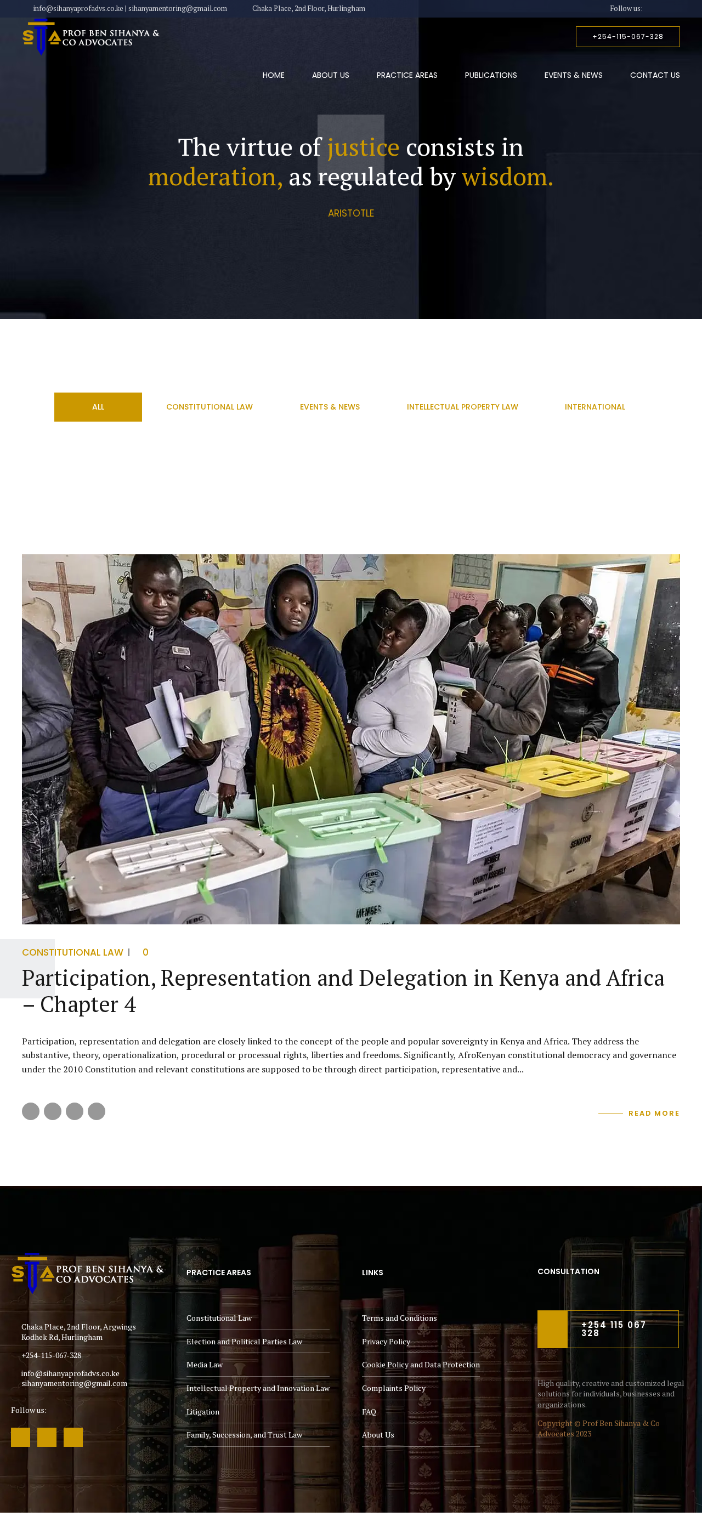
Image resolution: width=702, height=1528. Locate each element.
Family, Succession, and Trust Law (244, 1434)
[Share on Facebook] (30, 1111)
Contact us (655, 75)
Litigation (202, 1411)
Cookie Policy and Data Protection (421, 1364)
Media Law (204, 1364)
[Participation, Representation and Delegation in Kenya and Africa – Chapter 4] (351, 739)
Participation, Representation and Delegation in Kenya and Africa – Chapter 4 (343, 990)
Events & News (574, 75)
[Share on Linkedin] (74, 1111)
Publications (491, 75)
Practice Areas (407, 75)
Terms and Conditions (399, 1318)
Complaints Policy (394, 1388)
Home (274, 75)
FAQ (369, 1411)
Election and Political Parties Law (244, 1341)
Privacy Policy (386, 1341)
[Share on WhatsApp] (96, 1111)
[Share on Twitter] (52, 1111)
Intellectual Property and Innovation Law (258, 1388)
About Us (330, 75)
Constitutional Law (72, 952)
